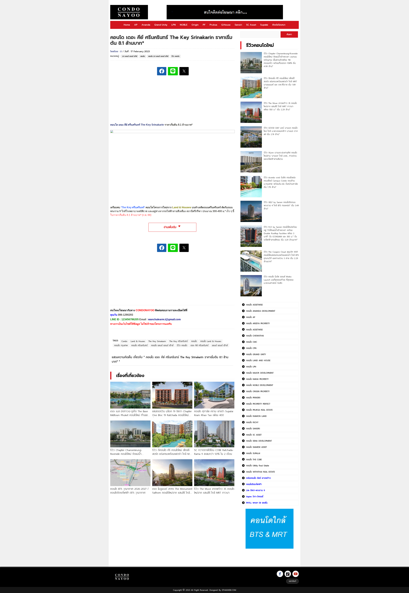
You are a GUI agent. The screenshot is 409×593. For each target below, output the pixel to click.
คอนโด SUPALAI (253, 453)
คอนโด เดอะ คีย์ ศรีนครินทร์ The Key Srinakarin (137, 124)
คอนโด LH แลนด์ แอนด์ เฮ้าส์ (158, 56)
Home (127, 24)
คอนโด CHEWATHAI (255, 335)
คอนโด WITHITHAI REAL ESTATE (260, 471)
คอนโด (142, 56)
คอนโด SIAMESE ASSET (256, 447)
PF (204, 24)
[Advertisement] (134, 281)
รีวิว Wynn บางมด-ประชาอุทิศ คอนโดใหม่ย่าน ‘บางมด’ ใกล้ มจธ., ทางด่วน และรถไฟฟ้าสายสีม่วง (280, 156)
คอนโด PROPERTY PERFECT (258, 403)
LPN (173, 24)
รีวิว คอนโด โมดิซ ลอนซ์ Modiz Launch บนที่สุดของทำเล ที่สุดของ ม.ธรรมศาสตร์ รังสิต (278, 280)
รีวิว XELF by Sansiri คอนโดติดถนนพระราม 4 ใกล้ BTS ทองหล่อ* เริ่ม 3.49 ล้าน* (281, 205)
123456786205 (130, 319)
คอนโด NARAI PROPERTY (257, 379)
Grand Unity (160, 24)
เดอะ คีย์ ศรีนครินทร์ (199, 345)
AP (135, 24)
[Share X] (184, 71)
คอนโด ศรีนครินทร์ (139, 345)
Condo (124, 341)
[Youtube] (295, 574)
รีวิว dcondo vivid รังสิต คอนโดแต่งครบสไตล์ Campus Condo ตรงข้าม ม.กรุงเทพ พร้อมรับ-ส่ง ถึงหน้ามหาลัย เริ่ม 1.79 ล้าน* (281, 182)
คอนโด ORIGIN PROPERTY (258, 391)
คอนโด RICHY (252, 422)
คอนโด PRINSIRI (253, 397)
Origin (195, 24)
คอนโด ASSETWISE (254, 304)
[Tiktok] (288, 574)
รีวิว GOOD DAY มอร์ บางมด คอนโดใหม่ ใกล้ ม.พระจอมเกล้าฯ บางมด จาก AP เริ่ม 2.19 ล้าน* (281, 131)
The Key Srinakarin (157, 341)
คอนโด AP (250, 317)
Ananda (146, 24)
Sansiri (238, 24)
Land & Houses (138, 341)
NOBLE (183, 24)
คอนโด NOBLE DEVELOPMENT (259, 385)
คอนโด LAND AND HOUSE (258, 360)
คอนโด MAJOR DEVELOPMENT (260, 372)
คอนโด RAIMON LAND (256, 416)
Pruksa (213, 24)
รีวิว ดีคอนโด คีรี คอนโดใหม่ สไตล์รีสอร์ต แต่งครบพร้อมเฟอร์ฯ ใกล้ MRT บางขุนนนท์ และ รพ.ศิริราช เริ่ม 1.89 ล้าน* (280, 83)
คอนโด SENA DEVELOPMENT (259, 440)
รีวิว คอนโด (175, 56)
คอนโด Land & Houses (210, 341)
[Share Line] (173, 71)
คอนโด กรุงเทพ (121, 345)
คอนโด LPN (251, 366)
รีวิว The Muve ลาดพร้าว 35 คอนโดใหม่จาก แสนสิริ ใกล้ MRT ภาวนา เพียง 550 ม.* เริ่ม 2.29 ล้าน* (280, 106)
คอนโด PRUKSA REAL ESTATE (259, 409)
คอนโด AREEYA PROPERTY (258, 323)
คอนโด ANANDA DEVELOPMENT (260, 310)
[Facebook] (280, 574)
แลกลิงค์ (292, 581)
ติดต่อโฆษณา (278, 24)
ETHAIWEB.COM (229, 590)
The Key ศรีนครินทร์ (178, 341)
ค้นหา (289, 34)
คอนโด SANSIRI (253, 428)
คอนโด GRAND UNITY (256, 354)
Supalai (264, 24)
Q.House (226, 24)
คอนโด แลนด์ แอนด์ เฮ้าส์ (162, 345)
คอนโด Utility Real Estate (257, 465)
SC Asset (251, 24)
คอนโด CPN (251, 348)
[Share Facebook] (161, 71)
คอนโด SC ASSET (254, 434)
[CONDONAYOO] (129, 12)
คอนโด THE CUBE (254, 459)
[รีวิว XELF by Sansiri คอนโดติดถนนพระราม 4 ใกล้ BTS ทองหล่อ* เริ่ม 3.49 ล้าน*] (251, 211)
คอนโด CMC (251, 341)
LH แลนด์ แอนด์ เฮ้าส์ (129, 56)
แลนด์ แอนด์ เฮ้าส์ (220, 345)
